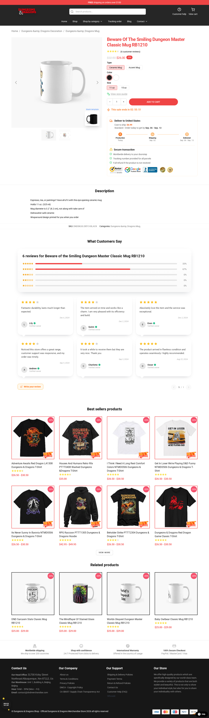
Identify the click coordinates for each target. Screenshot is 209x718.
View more (104, 552)
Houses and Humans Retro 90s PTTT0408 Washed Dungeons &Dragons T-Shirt (76, 467)
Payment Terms (114, 679)
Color (109, 72)
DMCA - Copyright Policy (71, 687)
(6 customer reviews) (130, 51)
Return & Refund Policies (119, 683)
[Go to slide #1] (48, 135)
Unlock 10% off (6, 704)
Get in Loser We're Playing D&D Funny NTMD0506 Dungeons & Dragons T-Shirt (175, 467)
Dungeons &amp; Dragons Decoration (41, 31)
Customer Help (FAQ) (117, 692)
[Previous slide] (16, 82)
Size (109, 83)
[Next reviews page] (188, 387)
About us (64, 674)
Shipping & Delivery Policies (120, 674)
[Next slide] (97, 82)
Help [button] (203, 714)
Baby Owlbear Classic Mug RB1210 (174, 619)
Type (109, 62)
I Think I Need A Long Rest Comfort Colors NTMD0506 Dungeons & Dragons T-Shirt (126, 467)
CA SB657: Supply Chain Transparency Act (80, 692)
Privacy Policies (67, 683)
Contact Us (112, 687)
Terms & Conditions (69, 679)
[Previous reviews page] (174, 387)
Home (14, 31)
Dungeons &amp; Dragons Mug (82, 31)
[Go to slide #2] (64, 135)
